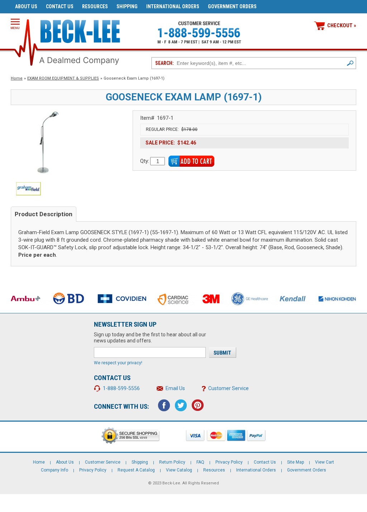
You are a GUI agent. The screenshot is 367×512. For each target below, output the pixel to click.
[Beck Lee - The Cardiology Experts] (80, 30)
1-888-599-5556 (121, 388)
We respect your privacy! (118, 362)
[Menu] (15, 24)
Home (17, 78)
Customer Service (228, 388)
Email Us (175, 388)
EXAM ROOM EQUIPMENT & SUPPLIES (63, 78)
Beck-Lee (171, 483)
